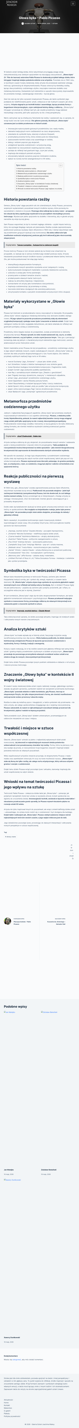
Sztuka (55, 23)
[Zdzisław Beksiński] (58, 1088)
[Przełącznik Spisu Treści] (59, 165)
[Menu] (73, 4)
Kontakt (7, 1405)
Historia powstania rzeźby (26, 168)
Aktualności (8, 1400)
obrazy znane (10, 837)
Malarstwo (8, 1408)
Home (6, 1403)
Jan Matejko (9, 1170)
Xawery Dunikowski (12, 1337)
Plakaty (7, 1413)
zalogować (16, 1360)
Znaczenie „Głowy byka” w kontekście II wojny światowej (37, 184)
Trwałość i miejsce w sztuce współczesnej (33, 186)
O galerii (7, 1411)
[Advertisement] (39, 48)
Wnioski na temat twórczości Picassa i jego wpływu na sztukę (40, 188)
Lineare (60, 1389)
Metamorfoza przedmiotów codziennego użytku (35, 173)
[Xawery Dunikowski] (21, 1256)
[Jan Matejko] (21, 1088)
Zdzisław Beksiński (48, 1170)
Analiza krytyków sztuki (26, 181)
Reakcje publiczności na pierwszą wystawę (33, 176)
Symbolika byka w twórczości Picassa (31, 178)
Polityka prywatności (12, 1416)
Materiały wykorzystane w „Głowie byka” (32, 171)
